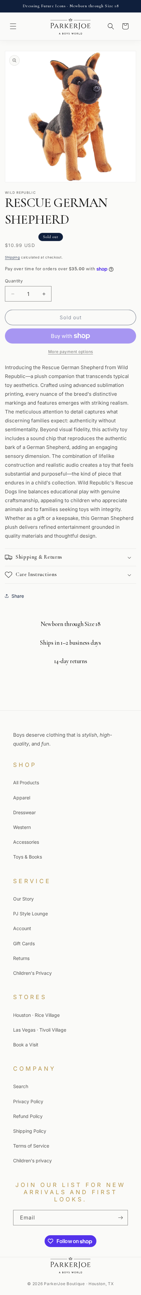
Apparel (21, 797)
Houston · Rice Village (36, 1015)
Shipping (12, 257)
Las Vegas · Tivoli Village (39, 1030)
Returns (21, 958)
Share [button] (17, 596)
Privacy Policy (28, 1101)
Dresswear (24, 812)
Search (20, 1086)
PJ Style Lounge (30, 913)
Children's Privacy (32, 973)
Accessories (26, 842)
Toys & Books (27, 857)
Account (22, 928)
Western (22, 827)
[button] (13, 26)
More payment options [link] (70, 351)
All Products (26, 782)
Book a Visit (25, 1044)
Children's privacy (32, 1160)
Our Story (23, 899)
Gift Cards (24, 943)
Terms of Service (31, 1146)
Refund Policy (28, 1116)
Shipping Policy (29, 1131)
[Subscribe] (120, 1217)
